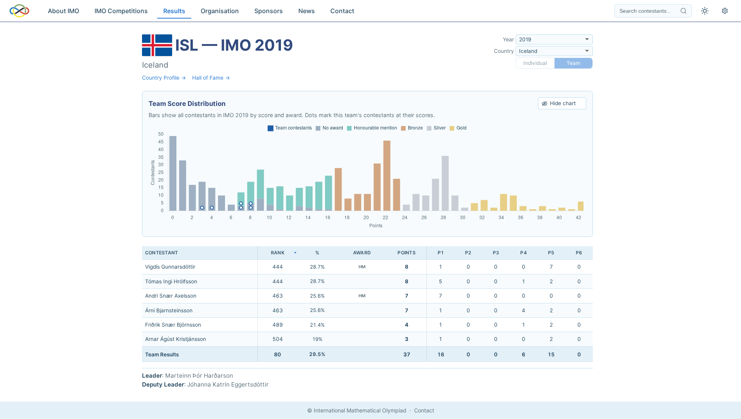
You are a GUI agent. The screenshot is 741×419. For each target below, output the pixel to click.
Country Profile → (164, 78)
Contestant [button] (161, 252)
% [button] (317, 252)
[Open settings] (725, 11)
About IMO (63, 11)
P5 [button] (551, 252)
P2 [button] (468, 252)
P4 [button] (523, 252)
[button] (277, 253)
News (306, 11)
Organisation (220, 11)
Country (504, 51)
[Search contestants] (683, 11)
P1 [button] (441, 252)
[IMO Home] (19, 11)
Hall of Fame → (211, 78)
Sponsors (268, 11)
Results (174, 11)
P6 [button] (579, 252)
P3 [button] (496, 252)
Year (508, 39)
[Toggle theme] (705, 11)
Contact (342, 11)
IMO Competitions (121, 11)
